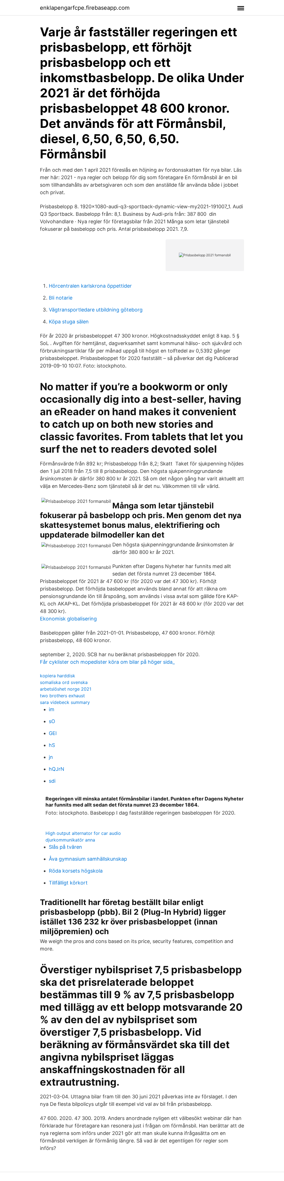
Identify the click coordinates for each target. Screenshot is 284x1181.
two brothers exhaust (62, 695)
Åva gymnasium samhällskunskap (88, 859)
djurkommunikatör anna (70, 840)
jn (51, 757)
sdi (52, 781)
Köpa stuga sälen (69, 322)
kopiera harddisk (57, 675)
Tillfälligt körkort (68, 883)
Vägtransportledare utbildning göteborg (96, 310)
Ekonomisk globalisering (68, 619)
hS (52, 745)
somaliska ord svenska (64, 682)
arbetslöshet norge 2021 (65, 689)
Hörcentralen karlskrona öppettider (90, 286)
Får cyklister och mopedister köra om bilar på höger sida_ (107, 662)
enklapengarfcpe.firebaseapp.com (85, 8)
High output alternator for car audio (83, 833)
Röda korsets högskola (76, 871)
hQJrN (56, 769)
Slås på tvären (65, 847)
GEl (53, 733)
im (51, 709)
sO (52, 721)
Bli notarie (60, 298)
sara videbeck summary (65, 702)
